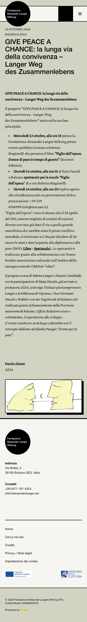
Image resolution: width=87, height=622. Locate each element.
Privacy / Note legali (18, 553)
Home (9, 529)
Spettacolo (42, 248)
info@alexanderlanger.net (22, 493)
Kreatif (24, 610)
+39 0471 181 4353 (18, 489)
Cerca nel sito (14, 537)
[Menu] (80, 13)
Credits (10, 545)
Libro (27, 248)
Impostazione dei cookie (21, 561)
